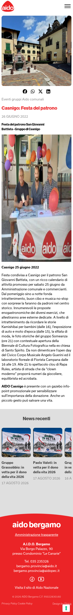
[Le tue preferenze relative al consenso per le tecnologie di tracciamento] (66, 608)
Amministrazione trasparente (36, 534)
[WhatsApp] (32, 91)
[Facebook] (25, 91)
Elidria (67, 603)
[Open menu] (67, 6)
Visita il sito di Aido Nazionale (36, 587)
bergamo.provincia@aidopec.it (37, 571)
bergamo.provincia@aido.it (36, 566)
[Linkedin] (48, 91)
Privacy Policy (9, 603)
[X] (40, 91)
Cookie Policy (25, 603)
